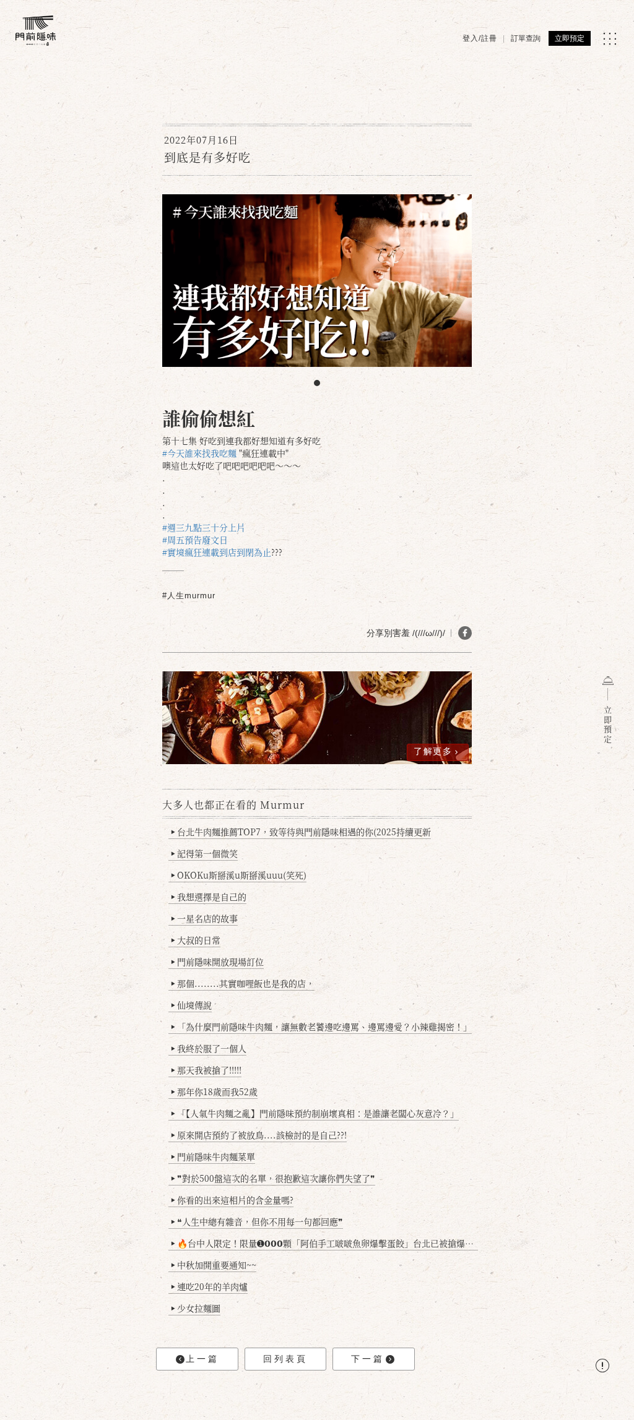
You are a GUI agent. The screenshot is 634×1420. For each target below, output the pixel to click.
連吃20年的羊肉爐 (209, 1286)
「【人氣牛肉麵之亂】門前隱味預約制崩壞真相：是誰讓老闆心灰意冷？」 (315, 1113)
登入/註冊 (479, 38)
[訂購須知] (602, 1367)
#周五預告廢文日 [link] (195, 539)
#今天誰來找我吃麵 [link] (199, 453)
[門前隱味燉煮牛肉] (35, 30)
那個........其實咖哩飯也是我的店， (243, 983)
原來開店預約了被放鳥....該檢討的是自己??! (259, 1135)
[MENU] (609, 39)
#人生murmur (188, 595)
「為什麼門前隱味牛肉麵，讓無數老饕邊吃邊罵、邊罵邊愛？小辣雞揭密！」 (321, 1026)
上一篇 (202, 1359)
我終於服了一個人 (208, 1048)
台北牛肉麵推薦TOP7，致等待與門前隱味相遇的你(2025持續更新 (301, 831)
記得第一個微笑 (204, 853)
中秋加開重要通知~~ (213, 1265)
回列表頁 (285, 1359)
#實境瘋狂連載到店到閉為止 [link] (216, 552)
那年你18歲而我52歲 (214, 1091)
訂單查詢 (526, 38)
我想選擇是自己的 (208, 896)
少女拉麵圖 (195, 1308)
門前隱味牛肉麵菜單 (213, 1156)
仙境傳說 (191, 1005)
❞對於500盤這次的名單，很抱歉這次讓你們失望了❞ (273, 1178)
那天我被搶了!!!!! (206, 1070)
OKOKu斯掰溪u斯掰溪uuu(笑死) (238, 875)
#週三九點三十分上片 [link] (203, 527)
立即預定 (569, 38)
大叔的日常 (195, 940)
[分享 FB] (465, 633)
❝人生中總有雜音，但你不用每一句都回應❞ (257, 1221)
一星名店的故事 (204, 918)
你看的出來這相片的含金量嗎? (232, 1200)
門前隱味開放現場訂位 (217, 961)
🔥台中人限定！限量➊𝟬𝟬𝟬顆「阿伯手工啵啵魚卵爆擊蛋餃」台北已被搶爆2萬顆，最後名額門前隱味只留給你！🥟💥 (324, 1243)
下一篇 (367, 1359)
